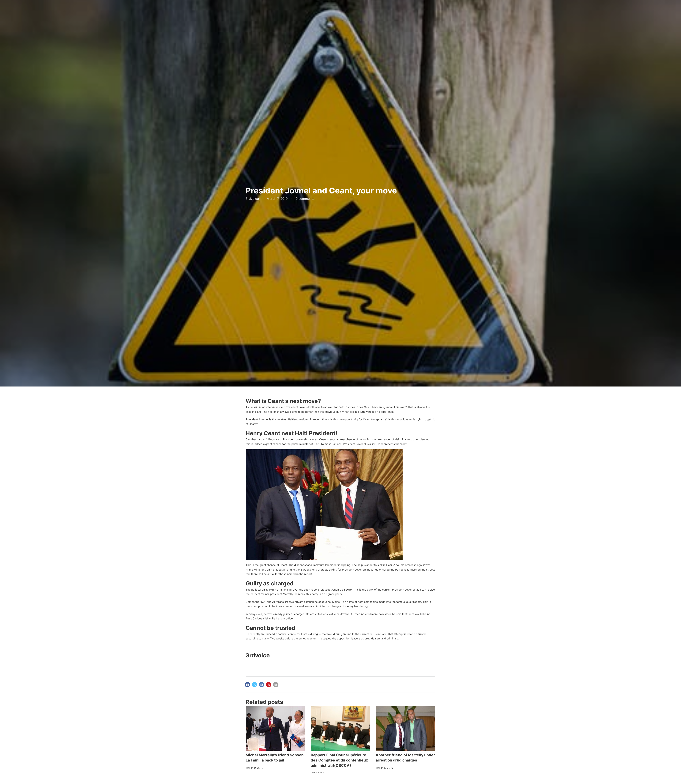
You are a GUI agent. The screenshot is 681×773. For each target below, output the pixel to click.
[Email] (275, 684)
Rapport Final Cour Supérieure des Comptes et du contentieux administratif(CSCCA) (339, 760)
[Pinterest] (268, 684)
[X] (254, 684)
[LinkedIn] (261, 684)
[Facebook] (247, 684)
